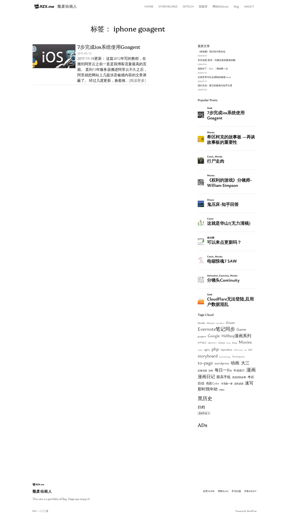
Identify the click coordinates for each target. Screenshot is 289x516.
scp (245, 350)
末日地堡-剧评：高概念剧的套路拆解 (216, 60)
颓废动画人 (67, 6)
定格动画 (202, 370)
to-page (205, 362)
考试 (251, 377)
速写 (249, 383)
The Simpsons (238, 356)
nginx (207, 349)
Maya (234, 342)
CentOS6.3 (220, 323)
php (215, 349)
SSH (250, 349)
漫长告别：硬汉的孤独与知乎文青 (215, 85)
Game (241, 329)
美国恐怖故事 (239, 377)
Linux (221, 342)
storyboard (208, 356)
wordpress (221, 363)
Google (214, 335)
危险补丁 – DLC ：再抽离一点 (213, 68)
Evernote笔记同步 (216, 329)
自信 (201, 383)
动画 (235, 363)
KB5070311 (212, 343)
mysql (200, 350)
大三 (245, 363)
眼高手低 (223, 376)
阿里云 (222, 390)
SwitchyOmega (224, 357)
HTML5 (202, 342)
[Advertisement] (227, 453)
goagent (202, 336)
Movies (245, 342)
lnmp (228, 343)
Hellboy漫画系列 (236, 335)
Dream (230, 322)
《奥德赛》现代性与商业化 (211, 51)
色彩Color (212, 383)
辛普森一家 (227, 383)
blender (201, 323)
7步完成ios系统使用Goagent (108, 46)
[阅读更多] (137, 80)
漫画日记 (206, 376)
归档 (201, 407)
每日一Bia (223, 370)
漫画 (251, 370)
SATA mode (238, 350)
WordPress (252, 510)
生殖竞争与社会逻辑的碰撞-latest (214, 77)
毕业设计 (239, 370)
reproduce (226, 349)
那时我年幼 (208, 389)
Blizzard (210, 323)
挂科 (211, 370)
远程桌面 (238, 383)
